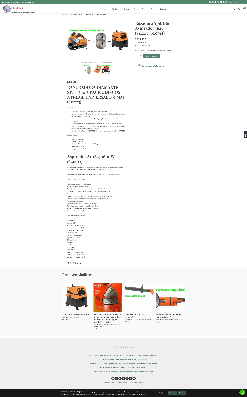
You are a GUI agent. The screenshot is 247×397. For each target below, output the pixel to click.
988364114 (153, 363)
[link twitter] (218, 2)
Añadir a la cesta (151, 56)
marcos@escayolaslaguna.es (24, 2)
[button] (115, 9)
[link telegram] (226, 2)
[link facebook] (210, 2)
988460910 (153, 355)
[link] (19, 8)
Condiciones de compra (136, 382)
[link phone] (245, 132)
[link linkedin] (221, 2)
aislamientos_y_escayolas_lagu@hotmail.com (116, 371)
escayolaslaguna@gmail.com (115, 367)
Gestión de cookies (122, 382)
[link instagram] (213, 2)
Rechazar (172, 393)
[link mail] (245, 136)
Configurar (162, 393)
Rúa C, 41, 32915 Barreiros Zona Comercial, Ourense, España (119, 363)
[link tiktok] (215, 2)
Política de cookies (109, 382)
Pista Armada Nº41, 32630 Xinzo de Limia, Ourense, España (119, 355)
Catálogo (65, 15)
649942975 (143, 367)
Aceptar (182, 393)
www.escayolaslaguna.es (137, 359)
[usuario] (239, 9)
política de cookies (139, 394)
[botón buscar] (234, 9)
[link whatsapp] (223, 2)
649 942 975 (8, 2)
